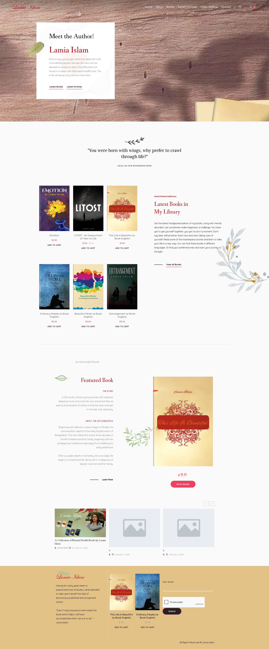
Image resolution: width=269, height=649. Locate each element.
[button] (56, 86)
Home (148, 6)
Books (170, 6)
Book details (183, 484)
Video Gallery (209, 6)
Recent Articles (187, 6)
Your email (168, 581)
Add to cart (54, 245)
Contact (226, 6)
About (159, 6)
